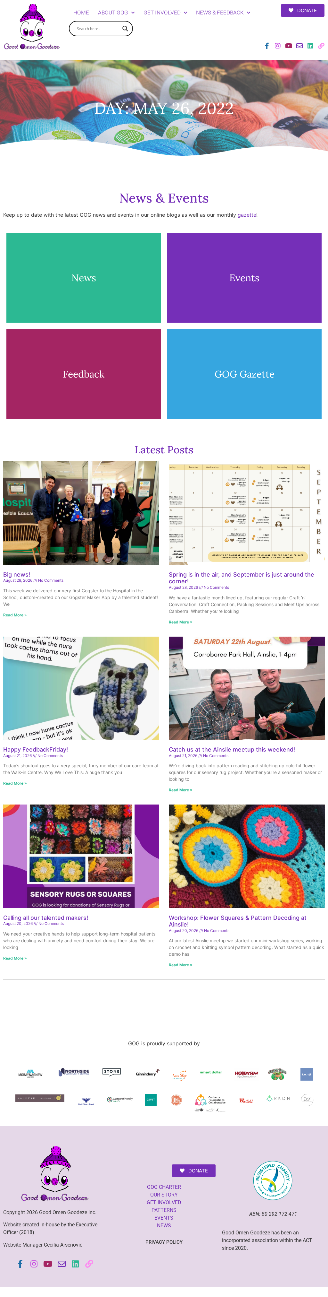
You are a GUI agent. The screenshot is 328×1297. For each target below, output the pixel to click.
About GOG (113, 12)
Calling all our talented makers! (45, 917)
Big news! (16, 574)
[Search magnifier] (125, 28)
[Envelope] (299, 46)
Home (81, 12)
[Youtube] (288, 46)
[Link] (321, 46)
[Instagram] (278, 46)
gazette (247, 215)
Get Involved (162, 12)
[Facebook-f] (267, 46)
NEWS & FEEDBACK (220, 12)
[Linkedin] (310, 46)
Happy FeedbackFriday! (36, 749)
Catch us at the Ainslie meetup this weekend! (232, 749)
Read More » (15, 615)
